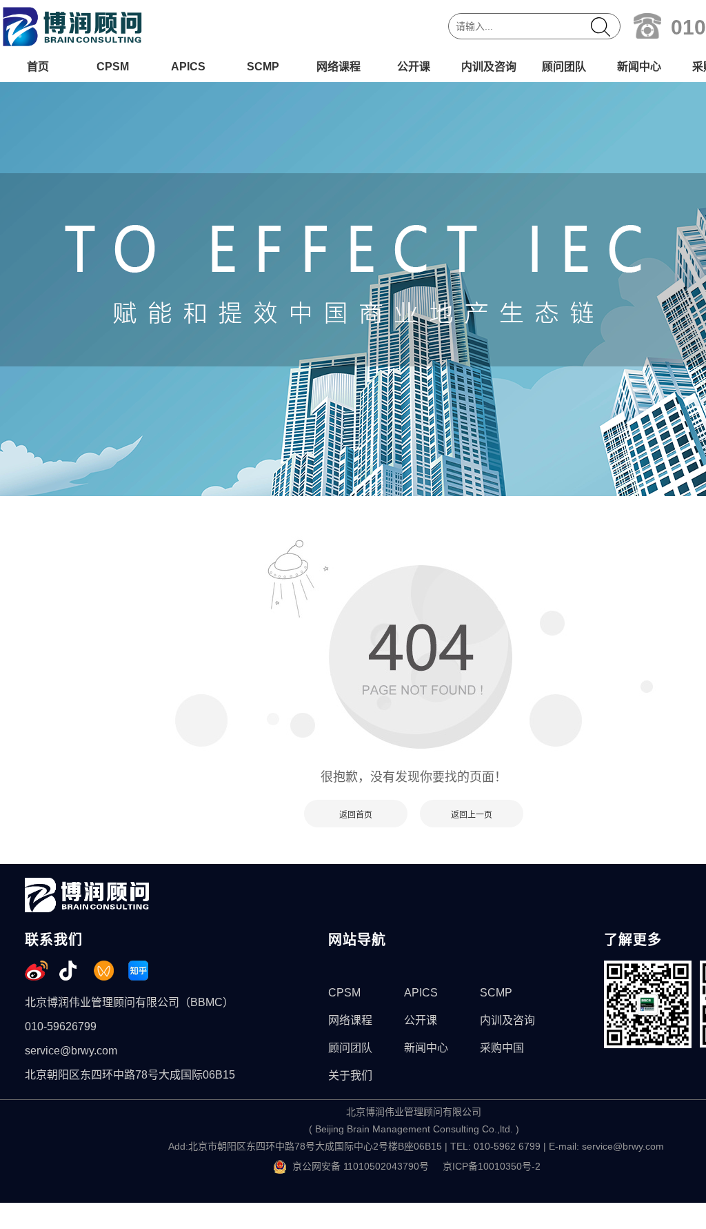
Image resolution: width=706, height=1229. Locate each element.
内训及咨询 (488, 66)
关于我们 (350, 1075)
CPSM (113, 66)
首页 (38, 66)
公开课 (413, 66)
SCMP (263, 66)
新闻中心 (639, 66)
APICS (188, 66)
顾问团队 (564, 66)
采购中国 (502, 1048)
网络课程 (338, 66)
